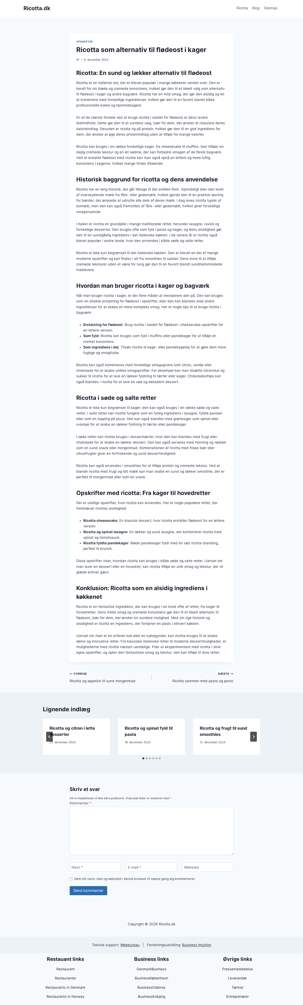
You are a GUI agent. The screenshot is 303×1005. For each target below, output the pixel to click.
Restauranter (65, 978)
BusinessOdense (151, 987)
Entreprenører (237, 996)
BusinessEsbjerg (151, 996)
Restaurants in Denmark (65, 987)
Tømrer (237, 987)
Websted (191, 867)
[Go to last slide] (49, 737)
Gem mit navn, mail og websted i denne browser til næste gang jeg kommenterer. (134, 879)
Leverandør (237, 978)
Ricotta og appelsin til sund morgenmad (102, 677)
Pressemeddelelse (237, 969)
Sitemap (270, 8)
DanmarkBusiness (151, 969)
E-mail (134, 867)
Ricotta (242, 8)
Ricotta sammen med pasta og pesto (202, 677)
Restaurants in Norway (65, 996)
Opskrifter (84, 41)
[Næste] (253, 737)
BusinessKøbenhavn (151, 978)
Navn (77, 867)
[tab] (143, 758)
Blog (256, 8)
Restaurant (65, 969)
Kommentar (81, 803)
